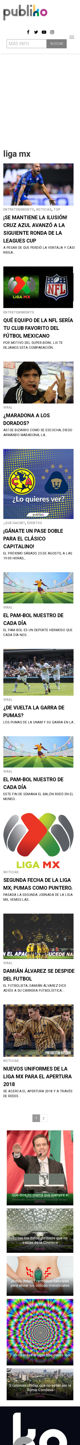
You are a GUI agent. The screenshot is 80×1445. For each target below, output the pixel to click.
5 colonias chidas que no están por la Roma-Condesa (40, 1387)
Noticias (44, 209)
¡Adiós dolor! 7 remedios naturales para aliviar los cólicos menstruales (40, 1283)
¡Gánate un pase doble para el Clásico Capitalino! (33, 539)
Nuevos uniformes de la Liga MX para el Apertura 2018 (37, 1076)
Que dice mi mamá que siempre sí (40, 1195)
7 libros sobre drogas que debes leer (40, 1355)
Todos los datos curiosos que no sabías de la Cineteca (40, 1240)
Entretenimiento (18, 209)
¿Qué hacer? (14, 523)
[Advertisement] (40, 99)
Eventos (34, 523)
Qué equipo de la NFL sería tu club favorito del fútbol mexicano (38, 328)
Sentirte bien (40, 1292)
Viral (7, 407)
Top (57, 209)
